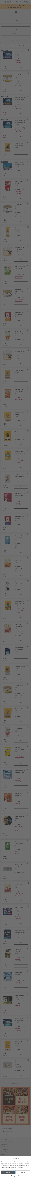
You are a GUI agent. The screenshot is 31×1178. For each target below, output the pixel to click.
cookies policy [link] (13, 1167)
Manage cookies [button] (15, 1176)
